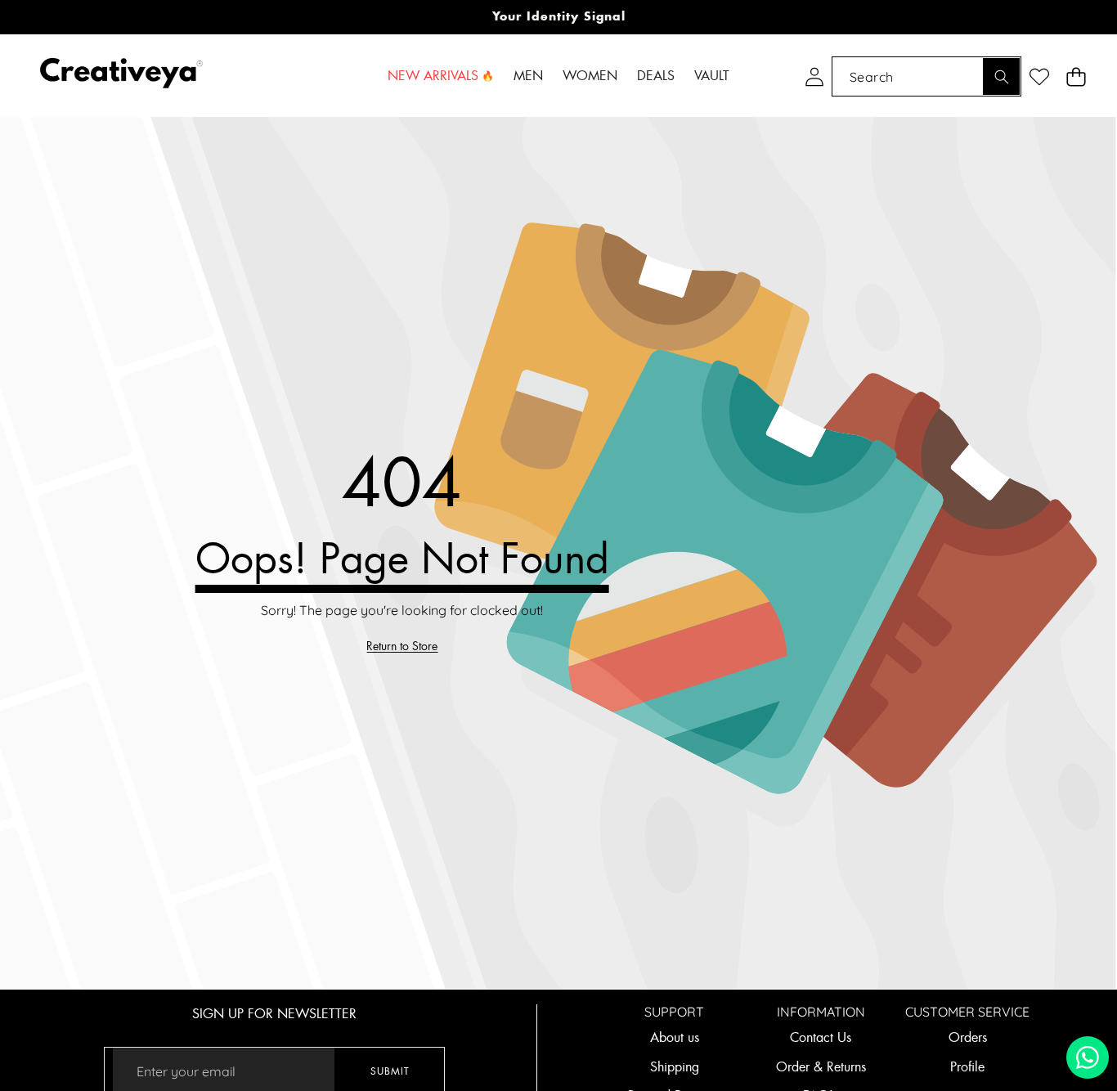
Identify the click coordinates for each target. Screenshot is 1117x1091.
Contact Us (820, 1037)
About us (674, 1037)
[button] (1075, 76)
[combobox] (926, 76)
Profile (967, 1067)
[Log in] (814, 76)
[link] (401, 647)
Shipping (674, 1067)
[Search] (1001, 76)
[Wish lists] (1039, 76)
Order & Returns (821, 1067)
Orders (968, 1037)
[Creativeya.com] (121, 76)
